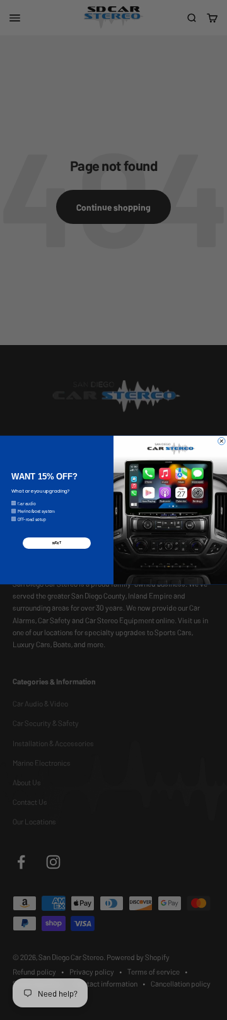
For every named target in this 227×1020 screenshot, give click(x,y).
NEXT (56, 543)
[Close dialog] (222, 441)
